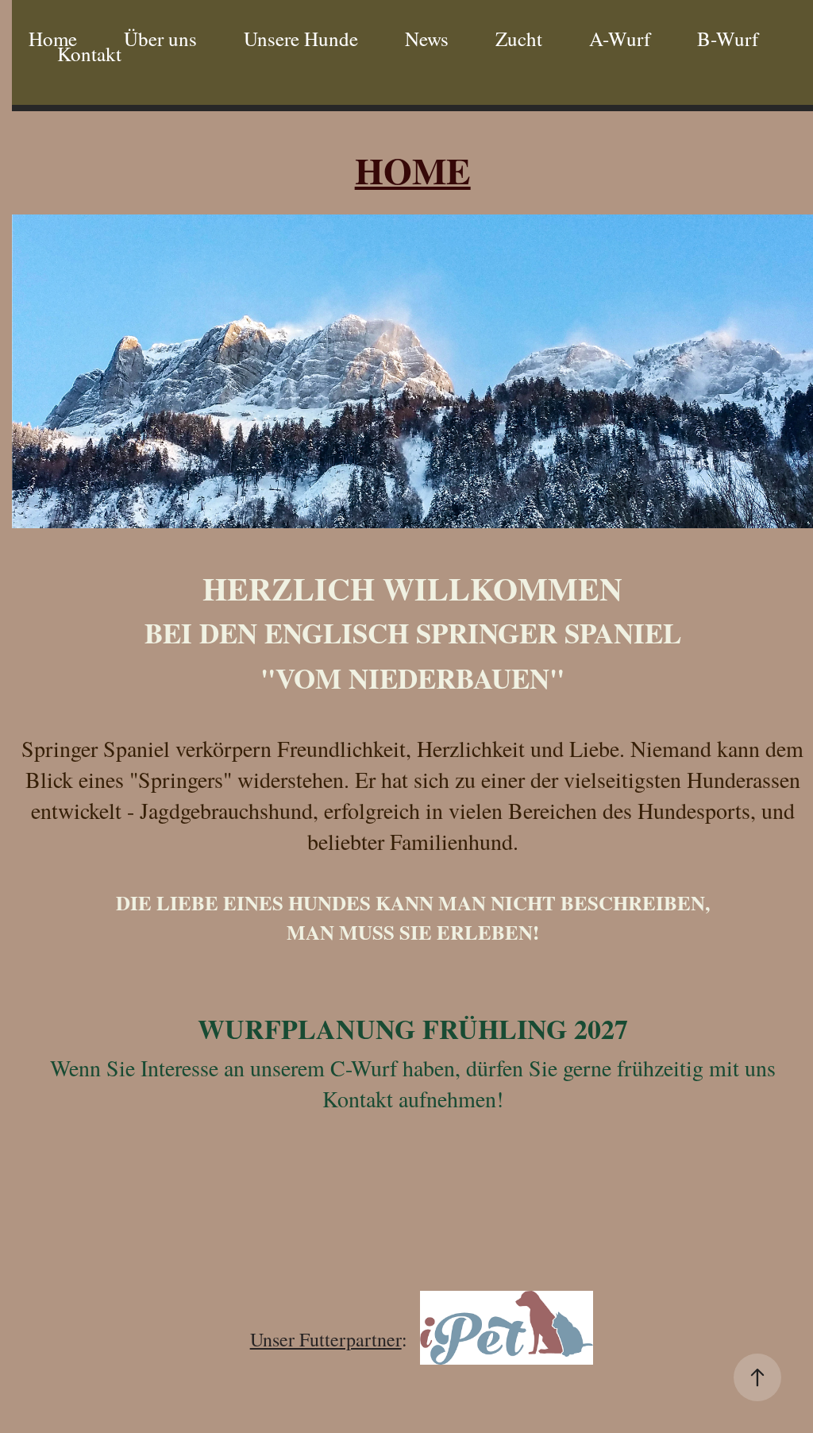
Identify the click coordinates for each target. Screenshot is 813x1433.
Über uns (160, 38)
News (427, 38)
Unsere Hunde (301, 38)
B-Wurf (727, 38)
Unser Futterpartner (326, 1339)
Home (53, 38)
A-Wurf (619, 38)
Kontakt (89, 54)
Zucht (518, 38)
